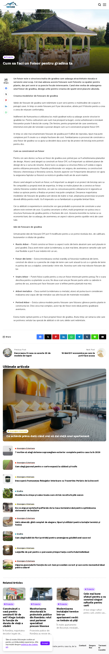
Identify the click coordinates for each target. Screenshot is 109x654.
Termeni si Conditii (102, 647)
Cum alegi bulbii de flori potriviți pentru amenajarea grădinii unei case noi (53, 537)
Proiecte (14, 13)
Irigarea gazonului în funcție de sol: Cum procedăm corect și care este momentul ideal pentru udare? (60, 566)
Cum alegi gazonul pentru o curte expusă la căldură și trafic (46, 466)
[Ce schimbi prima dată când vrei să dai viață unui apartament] (54, 405)
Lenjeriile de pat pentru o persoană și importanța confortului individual (52, 552)
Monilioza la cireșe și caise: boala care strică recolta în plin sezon (49, 495)
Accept (45, 643)
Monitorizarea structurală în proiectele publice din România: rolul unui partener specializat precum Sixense (41, 617)
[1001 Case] (10, 4)
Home (5, 13)
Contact (82, 645)
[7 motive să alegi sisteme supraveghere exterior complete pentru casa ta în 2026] (8, 451)
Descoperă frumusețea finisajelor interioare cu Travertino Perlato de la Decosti (56, 480)
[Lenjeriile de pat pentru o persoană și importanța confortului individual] (8, 550)
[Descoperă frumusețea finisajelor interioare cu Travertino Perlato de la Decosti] (8, 479)
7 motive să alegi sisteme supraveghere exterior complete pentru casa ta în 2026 (57, 452)
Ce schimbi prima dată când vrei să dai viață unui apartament (47, 436)
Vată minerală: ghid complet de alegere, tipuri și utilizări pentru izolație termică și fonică (57, 523)
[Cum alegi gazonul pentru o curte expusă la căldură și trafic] (8, 465)
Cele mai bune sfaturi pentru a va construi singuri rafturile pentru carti (95, 599)
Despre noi (92, 646)
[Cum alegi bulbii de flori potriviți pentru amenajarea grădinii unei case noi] (8, 536)
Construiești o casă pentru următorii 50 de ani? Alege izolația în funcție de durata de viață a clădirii (14, 617)
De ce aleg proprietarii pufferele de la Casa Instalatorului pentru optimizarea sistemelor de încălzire (55, 509)
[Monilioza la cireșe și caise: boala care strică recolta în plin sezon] (8, 493)
